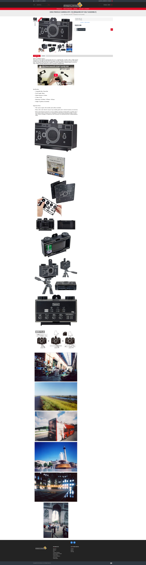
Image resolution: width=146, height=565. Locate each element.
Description (36, 55)
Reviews (43, 55)
